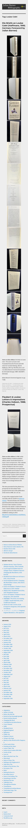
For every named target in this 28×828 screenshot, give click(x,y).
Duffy (5, 726)
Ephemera (14, 524)
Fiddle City (7, 734)
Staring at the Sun (9, 780)
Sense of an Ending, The (10, 776)
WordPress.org (8, 818)
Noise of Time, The (9, 760)
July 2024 (6, 628)
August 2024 (7, 626)
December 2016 (8, 692)
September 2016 (8, 698)
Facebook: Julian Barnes (10, 552)
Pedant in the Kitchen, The (11, 766)
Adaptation (7, 710)
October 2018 (7, 648)
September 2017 (8, 674)
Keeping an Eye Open (10, 746)
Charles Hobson (7, 525)
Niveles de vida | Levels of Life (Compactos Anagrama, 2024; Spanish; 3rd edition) (15, 606)
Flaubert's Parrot (21, 524)
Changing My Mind (9, 720)
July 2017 (6, 678)
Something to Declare (10, 778)
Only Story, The (8, 764)
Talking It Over (8, 782)
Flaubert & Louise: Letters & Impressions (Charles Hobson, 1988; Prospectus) (14, 401)
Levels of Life (7, 752)
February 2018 (8, 664)
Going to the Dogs (9, 738)
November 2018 (8, 646)
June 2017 (6, 680)
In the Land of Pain (9, 744)
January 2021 (7, 642)
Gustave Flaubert (15, 525)
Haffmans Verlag (10, 388)
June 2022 (6, 630)
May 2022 (6, 632)
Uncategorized (8, 792)
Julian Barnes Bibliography (8, 823)
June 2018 (6, 656)
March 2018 (7, 662)
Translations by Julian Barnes (12, 788)
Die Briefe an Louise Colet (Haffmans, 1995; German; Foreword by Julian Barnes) (13, 27)
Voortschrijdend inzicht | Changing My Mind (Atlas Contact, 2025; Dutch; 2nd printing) (14, 582)
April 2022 (7, 634)
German (8, 386)
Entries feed (7, 814)
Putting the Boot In (9, 772)
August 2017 (7, 676)
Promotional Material (14, 527)
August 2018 (7, 652)
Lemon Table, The (9, 748)
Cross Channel (8, 724)
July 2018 (6, 654)
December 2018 (8, 644)
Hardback (17, 388)
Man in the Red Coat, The (11, 756)
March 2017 (7, 686)
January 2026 (7, 624)
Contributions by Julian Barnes (12, 722)
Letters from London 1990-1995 (12, 750)
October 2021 (7, 640)
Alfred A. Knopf (8, 550)
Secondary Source (9, 774)
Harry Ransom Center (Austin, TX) (13, 546)
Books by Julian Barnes (10, 718)
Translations (8, 385)
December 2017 (8, 668)
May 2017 (6, 682)
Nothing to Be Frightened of (12, 762)
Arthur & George (8, 712)
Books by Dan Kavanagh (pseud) (13, 716)
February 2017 (7, 688)
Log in (5, 812)
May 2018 (6, 658)
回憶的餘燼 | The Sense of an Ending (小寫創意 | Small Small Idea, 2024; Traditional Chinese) (14, 600)
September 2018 (8, 650)
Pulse (5, 770)
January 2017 (7, 690)
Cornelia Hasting (16, 385)
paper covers (5, 527)
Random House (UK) (9, 548)
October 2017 (7, 672)
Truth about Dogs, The (10, 790)
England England (8, 730)
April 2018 (6, 660)
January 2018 (7, 666)
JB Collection (14, 389)
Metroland (7, 758)
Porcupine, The (8, 768)
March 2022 (7, 636)
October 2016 (7, 696)
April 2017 (6, 684)
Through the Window (10, 784)
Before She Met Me (9, 714)
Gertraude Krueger (14, 386)
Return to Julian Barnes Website (13, 544)
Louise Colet (21, 389)
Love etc (6, 754)
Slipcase (4, 391)
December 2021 (8, 638)
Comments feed (8, 816)
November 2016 (8, 694)
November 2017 (8, 670)
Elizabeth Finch (8, 728)
